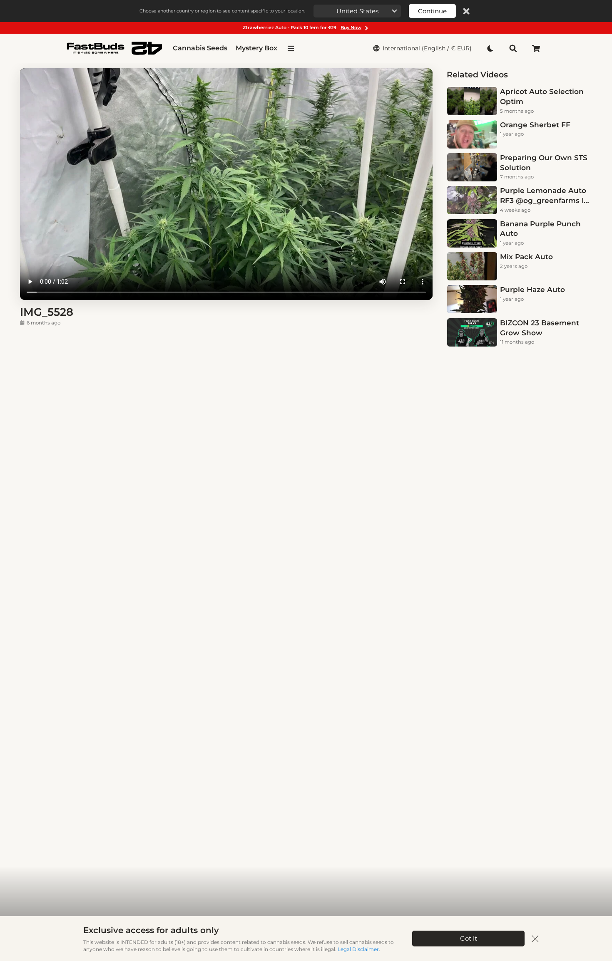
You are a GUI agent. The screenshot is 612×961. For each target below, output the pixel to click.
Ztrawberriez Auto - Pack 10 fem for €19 (302, 27)
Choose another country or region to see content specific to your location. (222, 11)
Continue (432, 11)
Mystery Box (256, 48)
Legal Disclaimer (358, 949)
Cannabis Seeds (200, 48)
